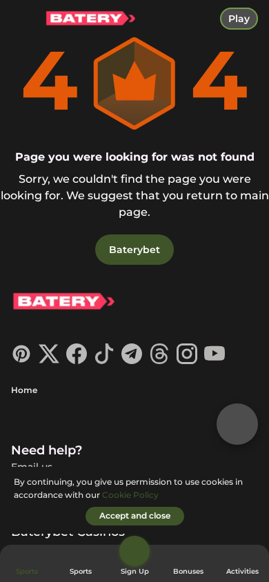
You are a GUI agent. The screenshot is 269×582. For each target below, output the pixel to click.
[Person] (134, 551)
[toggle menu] (22, 22)
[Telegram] (131, 360)
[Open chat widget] (237, 424)
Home (24, 390)
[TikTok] (104, 360)
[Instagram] (187, 360)
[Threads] (159, 360)
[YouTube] (214, 360)
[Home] (85, 19)
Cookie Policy (130, 495)
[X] (49, 360)
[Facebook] (76, 360)
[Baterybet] (62, 303)
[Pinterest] (21, 360)
